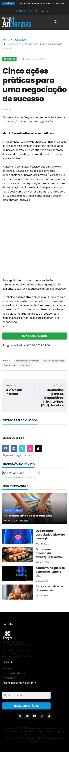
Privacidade (8, 677)
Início (5, 39)
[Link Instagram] (30, 448)
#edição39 (25, 365)
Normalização (13, 511)
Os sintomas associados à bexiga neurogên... (50, 534)
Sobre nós (7, 668)
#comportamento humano (27, 361)
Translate (29, 477)
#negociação (10, 365)
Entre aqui (46, 11)
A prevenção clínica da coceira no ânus (28, 515)
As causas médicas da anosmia (49, 588)
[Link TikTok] (38, 448)
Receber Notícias (26, 705)
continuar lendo (34, 335)
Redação (23, 520)
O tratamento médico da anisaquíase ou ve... (49, 553)
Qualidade (20, 39)
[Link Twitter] (22, 448)
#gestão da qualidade (54, 361)
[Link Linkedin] (14, 448)
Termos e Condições (13, 673)
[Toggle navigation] (64, 22)
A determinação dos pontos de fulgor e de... (50, 571)
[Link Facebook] (5, 448)
